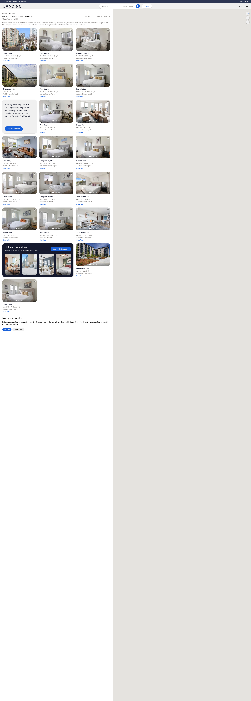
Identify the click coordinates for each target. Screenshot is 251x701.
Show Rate (6, 60)
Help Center (244, 1)
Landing (4, 13)
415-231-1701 (13, 1)
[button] (128, 6)
